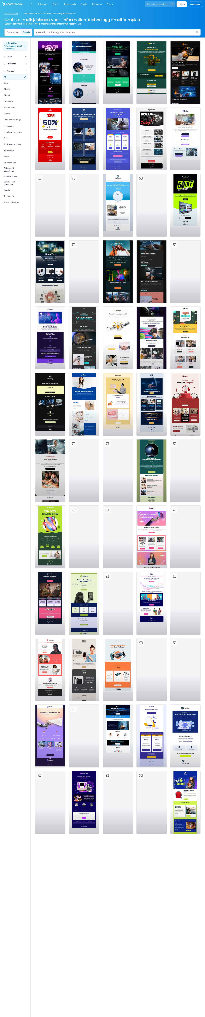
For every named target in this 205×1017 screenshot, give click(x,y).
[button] (26, 56)
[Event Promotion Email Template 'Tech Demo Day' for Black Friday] (118, 72)
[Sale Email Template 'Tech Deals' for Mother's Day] (151, 802)
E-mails (26, 32)
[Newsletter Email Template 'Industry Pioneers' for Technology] (84, 72)
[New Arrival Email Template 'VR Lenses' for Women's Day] (151, 205)
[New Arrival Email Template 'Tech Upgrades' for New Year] (84, 536)
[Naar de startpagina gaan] (11, 4)
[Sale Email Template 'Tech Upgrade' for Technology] (50, 138)
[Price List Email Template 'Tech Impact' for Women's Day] (151, 735)
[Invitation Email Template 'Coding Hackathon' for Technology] (50, 470)
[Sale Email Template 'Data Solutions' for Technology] (50, 802)
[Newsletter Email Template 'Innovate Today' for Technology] (50, 72)
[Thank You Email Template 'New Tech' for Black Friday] (84, 337)
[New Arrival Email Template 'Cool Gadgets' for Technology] (185, 404)
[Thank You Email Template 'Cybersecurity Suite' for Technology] (151, 72)
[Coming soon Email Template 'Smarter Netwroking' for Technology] (118, 669)
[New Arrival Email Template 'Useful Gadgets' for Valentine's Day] (185, 536)
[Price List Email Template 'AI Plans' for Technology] (118, 138)
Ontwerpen (13, 32)
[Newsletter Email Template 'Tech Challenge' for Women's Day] (118, 404)
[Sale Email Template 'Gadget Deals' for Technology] (185, 669)
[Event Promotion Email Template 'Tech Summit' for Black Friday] (118, 735)
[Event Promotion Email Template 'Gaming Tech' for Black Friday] (185, 470)
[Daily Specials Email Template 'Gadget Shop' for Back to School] (185, 603)
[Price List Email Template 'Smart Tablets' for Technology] (50, 536)
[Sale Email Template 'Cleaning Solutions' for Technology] (118, 205)
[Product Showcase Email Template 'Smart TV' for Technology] (151, 669)
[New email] (84, 669)
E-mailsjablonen (11, 13)
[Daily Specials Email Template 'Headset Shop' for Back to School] (185, 802)
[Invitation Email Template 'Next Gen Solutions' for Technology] (50, 404)
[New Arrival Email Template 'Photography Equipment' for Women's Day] (118, 603)
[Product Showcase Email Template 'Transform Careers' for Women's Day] (50, 669)
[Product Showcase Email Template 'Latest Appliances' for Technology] (84, 470)
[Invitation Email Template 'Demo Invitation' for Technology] (50, 337)
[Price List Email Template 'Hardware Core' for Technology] (151, 138)
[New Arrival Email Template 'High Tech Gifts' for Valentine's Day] (50, 205)
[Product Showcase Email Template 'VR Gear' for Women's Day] (84, 735)
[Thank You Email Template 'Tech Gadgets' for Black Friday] (185, 271)
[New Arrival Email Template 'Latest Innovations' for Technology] (151, 536)
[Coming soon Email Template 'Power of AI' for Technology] (50, 735)
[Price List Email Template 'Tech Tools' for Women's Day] (50, 603)
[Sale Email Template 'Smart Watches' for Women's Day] (84, 205)
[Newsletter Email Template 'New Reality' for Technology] (84, 271)
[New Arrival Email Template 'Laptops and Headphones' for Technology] (185, 72)
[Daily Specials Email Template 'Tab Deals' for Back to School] (185, 337)
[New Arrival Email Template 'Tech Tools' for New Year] (151, 404)
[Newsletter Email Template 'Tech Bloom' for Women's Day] (151, 603)
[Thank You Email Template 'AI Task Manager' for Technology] (185, 138)
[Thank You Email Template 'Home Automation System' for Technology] (84, 603)
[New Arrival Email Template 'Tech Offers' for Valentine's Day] (118, 802)
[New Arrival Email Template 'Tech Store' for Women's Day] (84, 404)
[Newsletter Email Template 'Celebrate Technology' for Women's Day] (84, 802)
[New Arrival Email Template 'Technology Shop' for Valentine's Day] (118, 470)
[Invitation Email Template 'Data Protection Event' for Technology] (185, 735)
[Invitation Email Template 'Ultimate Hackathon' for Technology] (151, 271)
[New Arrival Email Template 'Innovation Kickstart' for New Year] (84, 138)
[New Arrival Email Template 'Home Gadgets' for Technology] (50, 271)
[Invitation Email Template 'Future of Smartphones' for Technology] (118, 271)
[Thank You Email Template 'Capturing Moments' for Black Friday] (118, 536)
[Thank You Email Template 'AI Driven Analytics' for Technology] (118, 337)
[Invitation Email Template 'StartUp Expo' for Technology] (151, 470)
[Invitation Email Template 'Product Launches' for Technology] (151, 337)
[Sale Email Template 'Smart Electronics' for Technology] (185, 205)
